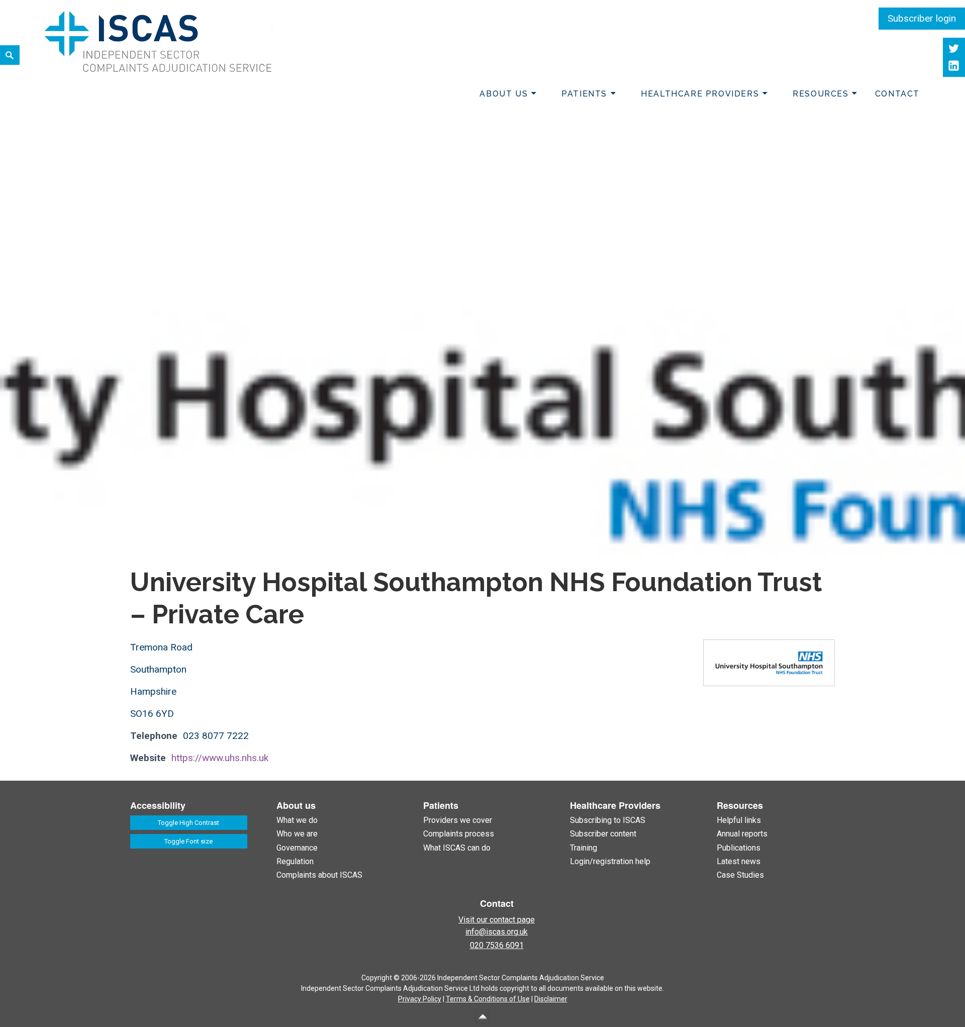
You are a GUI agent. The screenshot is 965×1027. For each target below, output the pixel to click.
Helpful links (739, 820)
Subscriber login (922, 18)
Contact (897, 94)
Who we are (297, 833)
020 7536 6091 (497, 945)
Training (583, 848)
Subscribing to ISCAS (607, 820)
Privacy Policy (419, 999)
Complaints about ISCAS (319, 875)
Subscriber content (603, 833)
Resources (820, 94)
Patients (584, 94)
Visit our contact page (496, 919)
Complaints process (458, 833)
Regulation (295, 861)
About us (503, 94)
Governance (297, 848)
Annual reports (742, 833)
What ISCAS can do (457, 848)
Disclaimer (550, 999)
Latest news (738, 861)
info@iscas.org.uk (496, 932)
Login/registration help (610, 861)
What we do (297, 820)
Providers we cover (457, 820)
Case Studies (740, 875)
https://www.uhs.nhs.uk (219, 758)
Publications (738, 848)
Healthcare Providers (700, 94)
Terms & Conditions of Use (488, 999)
